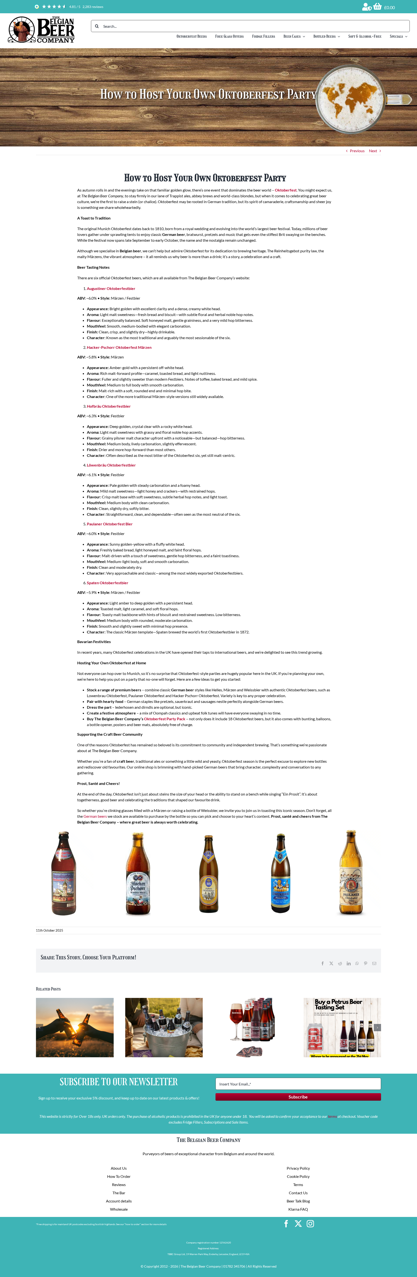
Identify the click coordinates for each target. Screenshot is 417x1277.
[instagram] (310, 1223)
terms (332, 1116)
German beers (95, 816)
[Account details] (367, 7)
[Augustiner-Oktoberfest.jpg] (65, 831)
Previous (357, 150)
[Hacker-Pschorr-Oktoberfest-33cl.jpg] (137, 832)
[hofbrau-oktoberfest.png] (208, 832)
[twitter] (298, 1223)
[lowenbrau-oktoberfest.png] (280, 832)
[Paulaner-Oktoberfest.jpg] (352, 832)
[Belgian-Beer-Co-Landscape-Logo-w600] (41, 17)
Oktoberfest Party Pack (165, 718)
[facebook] (286, 1223)
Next (373, 150)
